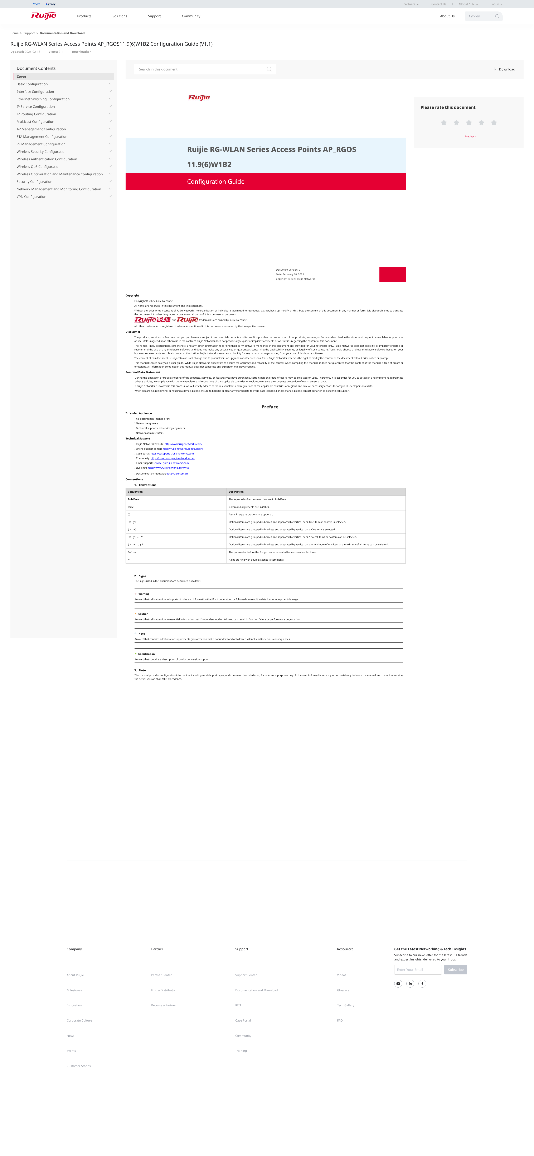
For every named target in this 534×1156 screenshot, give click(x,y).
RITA (238, 1005)
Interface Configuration (35, 91)
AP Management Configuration (41, 129)
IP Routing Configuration (36, 114)
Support (154, 16)
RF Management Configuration (41, 144)
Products (84, 16)
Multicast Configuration (35, 121)
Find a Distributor (163, 990)
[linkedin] (410, 984)
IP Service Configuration (36, 106)
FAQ (340, 1020)
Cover (21, 76)
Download (507, 69)
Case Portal (243, 1020)
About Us (447, 16)
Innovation (74, 1005)
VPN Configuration (31, 196)
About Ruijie (75, 975)
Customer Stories (79, 1066)
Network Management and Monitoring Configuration (59, 189)
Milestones (74, 990)
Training (241, 1051)
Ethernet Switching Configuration (43, 99)
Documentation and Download (62, 33)
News (70, 1036)
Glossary (343, 990)
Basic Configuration (32, 84)
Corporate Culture (79, 1020)
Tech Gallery (345, 1005)
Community (191, 16)
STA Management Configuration (42, 136)
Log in (495, 4)
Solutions (119, 16)
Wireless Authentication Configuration (47, 159)
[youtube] (398, 984)
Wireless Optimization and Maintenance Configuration (60, 174)
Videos (341, 975)
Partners (409, 4)
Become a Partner (163, 1005)
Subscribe (456, 969)
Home (14, 33)
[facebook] (422, 984)
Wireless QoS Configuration (38, 166)
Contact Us (438, 4)
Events (71, 1051)
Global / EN (467, 4)
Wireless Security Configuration (42, 151)
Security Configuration (34, 181)
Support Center (246, 975)
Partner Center (161, 975)
